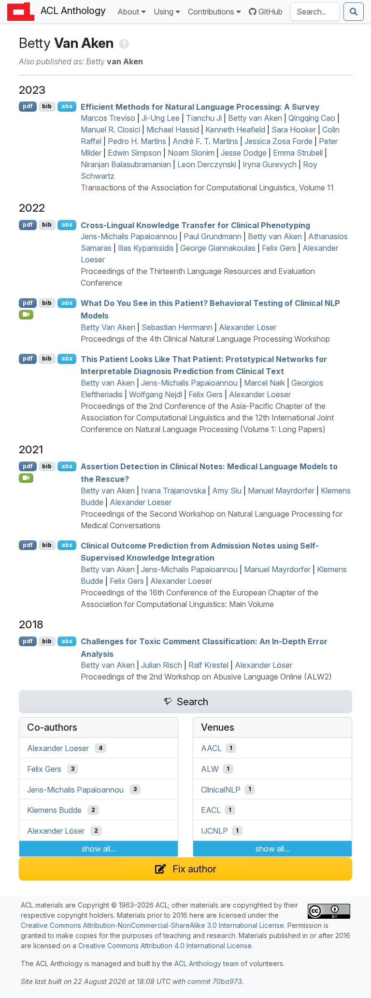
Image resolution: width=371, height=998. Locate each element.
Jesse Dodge (244, 153)
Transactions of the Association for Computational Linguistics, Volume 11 (207, 187)
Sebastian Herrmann (177, 327)
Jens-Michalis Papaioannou (129, 236)
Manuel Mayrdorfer (281, 490)
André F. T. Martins (205, 141)
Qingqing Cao (311, 118)
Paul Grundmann (213, 236)
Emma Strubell (298, 153)
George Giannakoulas (218, 248)
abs (66, 106)
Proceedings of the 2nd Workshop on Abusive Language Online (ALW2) (206, 676)
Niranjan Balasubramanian (126, 164)
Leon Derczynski (206, 164)
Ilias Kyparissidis (146, 248)
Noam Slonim (191, 153)
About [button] (128, 11)
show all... (99, 848)
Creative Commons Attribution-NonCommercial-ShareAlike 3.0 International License (152, 925)
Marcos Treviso (108, 118)
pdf (28, 106)
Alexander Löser (247, 327)
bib (47, 106)
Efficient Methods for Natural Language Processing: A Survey (200, 106)
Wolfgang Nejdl (155, 394)
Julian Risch (161, 665)
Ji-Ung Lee (161, 118)
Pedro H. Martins (137, 141)
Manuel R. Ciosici (110, 129)
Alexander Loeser (260, 394)
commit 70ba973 (214, 981)
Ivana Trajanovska (173, 490)
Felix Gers (279, 248)
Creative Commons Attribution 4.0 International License (165, 945)
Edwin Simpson (134, 153)
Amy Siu (227, 490)
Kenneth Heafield (235, 129)
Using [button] (163, 11)
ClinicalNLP (221, 789)
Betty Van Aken (108, 327)
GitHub (270, 11)
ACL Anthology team (206, 963)
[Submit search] (353, 11)
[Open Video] (26, 314)
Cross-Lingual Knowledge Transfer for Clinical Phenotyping (195, 225)
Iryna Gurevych (270, 164)
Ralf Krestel (208, 665)
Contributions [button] (211, 11)
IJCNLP (214, 831)
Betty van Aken (255, 118)
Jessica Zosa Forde (278, 141)
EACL (211, 810)
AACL (211, 748)
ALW (210, 769)
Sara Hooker (293, 129)
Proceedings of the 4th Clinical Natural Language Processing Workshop (205, 339)
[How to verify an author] (123, 43)
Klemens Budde (54, 810)
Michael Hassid (172, 129)
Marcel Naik (264, 383)
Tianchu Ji (204, 118)
